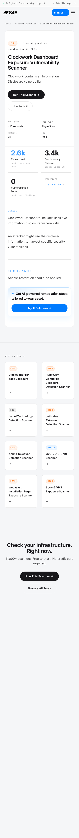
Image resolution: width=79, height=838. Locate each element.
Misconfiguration (25, 23)
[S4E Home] (10, 12)
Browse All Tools (39, 588)
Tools (8, 23)
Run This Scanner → (26, 94)
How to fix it (20, 106)
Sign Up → (60, 12)
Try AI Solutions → (39, 308)
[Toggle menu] (73, 12)
